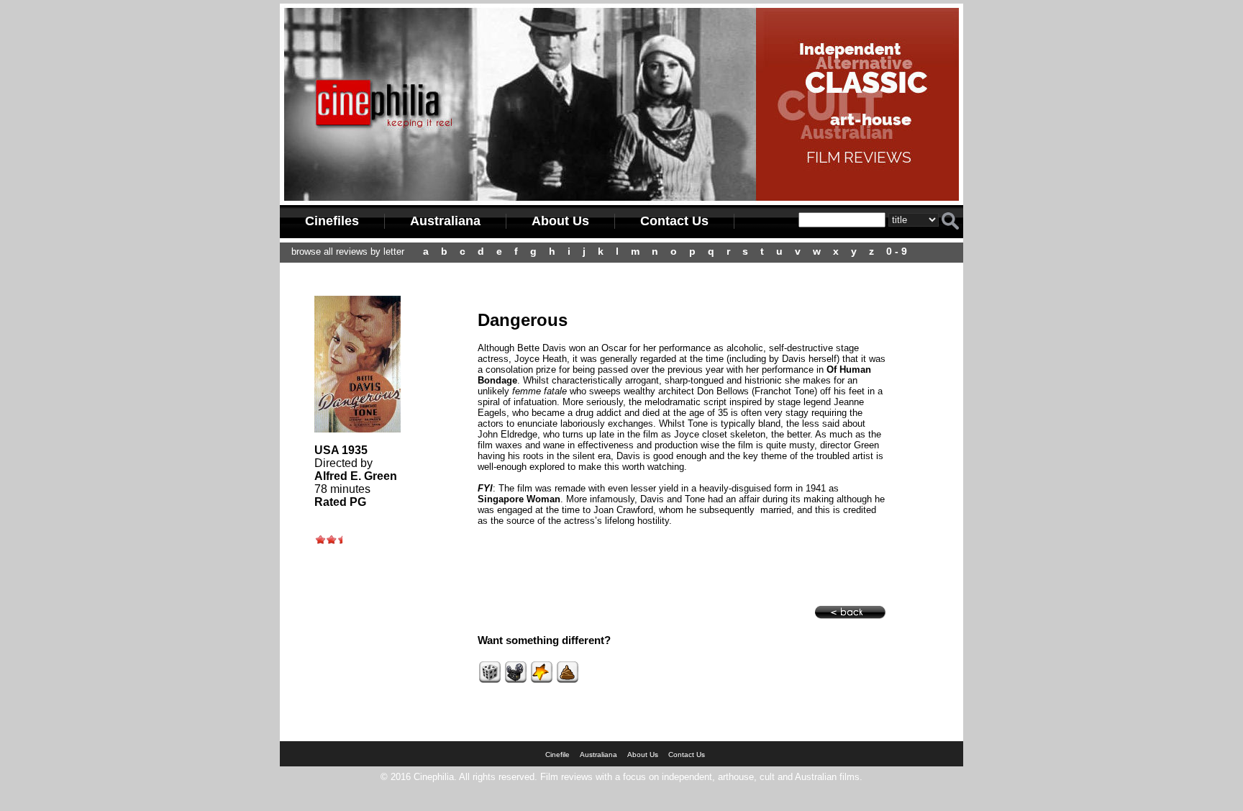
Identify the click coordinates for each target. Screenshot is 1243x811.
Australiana (445, 221)
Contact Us (674, 221)
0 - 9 (896, 251)
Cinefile (557, 754)
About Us (560, 221)
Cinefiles (332, 221)
